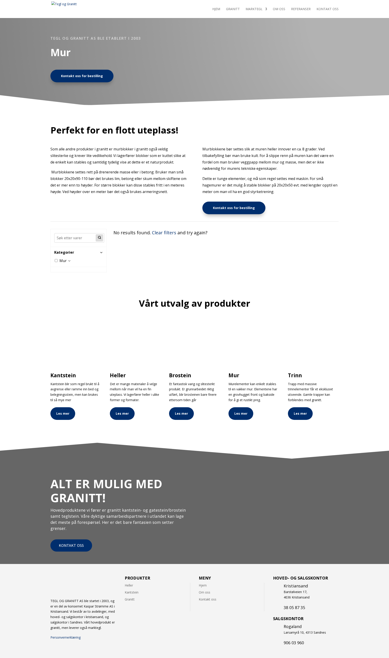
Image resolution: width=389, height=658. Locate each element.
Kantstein (131, 592)
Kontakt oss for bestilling (82, 76)
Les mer (62, 413)
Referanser (301, 9)
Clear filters (164, 233)
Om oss (279, 9)
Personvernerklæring (65, 637)
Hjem (216, 9)
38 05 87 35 (294, 607)
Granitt (233, 9)
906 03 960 (294, 642)
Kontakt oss (328, 9)
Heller (129, 585)
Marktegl (254, 9)
